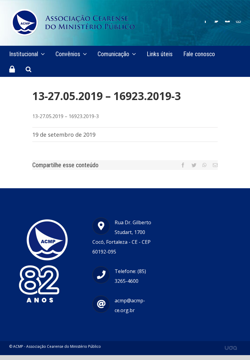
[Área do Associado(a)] (12, 69)
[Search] (28, 69)
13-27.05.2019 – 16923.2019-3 (65, 116)
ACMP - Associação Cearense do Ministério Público (57, 346)
